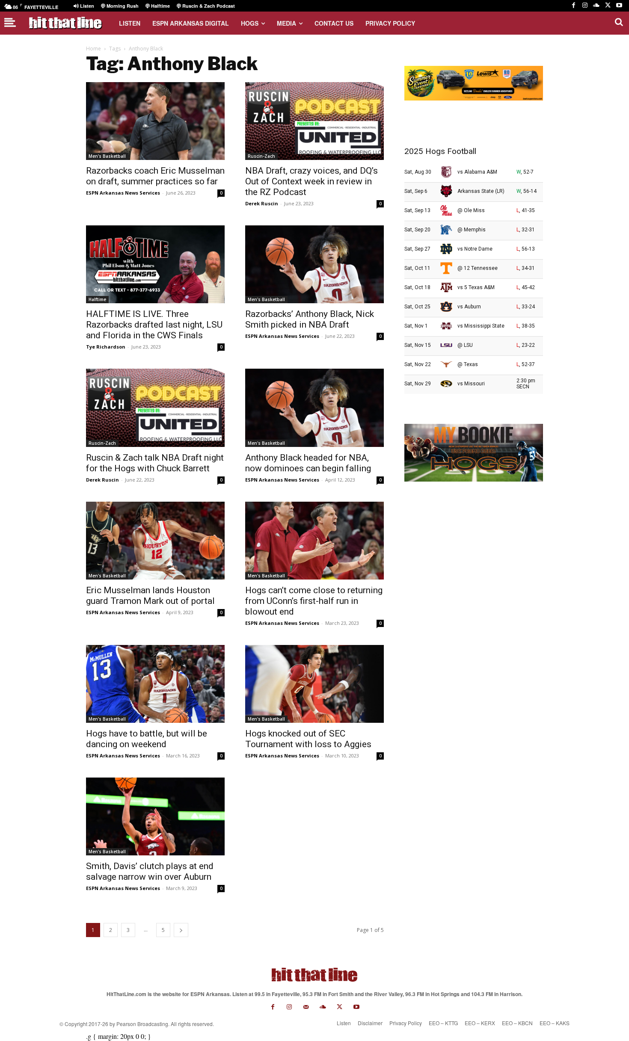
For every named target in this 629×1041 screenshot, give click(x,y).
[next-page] (181, 930)
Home (93, 48)
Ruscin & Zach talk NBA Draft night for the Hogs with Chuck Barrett (155, 462)
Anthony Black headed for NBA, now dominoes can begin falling (308, 462)
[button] (618, 22)
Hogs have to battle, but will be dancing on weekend (146, 738)
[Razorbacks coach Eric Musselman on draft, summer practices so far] (155, 121)
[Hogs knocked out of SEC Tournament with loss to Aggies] (314, 684)
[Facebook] (573, 6)
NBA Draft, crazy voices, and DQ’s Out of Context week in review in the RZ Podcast (311, 181)
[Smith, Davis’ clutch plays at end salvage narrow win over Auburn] (155, 816)
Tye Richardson (105, 346)
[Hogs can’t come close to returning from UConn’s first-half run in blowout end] (314, 541)
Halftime (97, 299)
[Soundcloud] (596, 6)
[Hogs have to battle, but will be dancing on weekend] (155, 684)
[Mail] (306, 1007)
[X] (608, 6)
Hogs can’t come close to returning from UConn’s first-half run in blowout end (314, 601)
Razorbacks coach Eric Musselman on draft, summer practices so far (155, 176)
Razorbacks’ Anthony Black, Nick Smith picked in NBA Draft (309, 319)
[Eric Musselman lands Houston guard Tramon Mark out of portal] (155, 541)
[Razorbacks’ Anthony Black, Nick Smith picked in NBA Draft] (314, 264)
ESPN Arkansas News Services (123, 192)
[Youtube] (619, 6)
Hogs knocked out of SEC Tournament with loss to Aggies (308, 738)
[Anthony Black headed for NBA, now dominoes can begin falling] (314, 408)
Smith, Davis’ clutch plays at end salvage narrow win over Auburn (150, 871)
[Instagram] (585, 6)
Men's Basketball (107, 156)
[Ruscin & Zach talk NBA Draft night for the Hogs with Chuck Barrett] (155, 408)
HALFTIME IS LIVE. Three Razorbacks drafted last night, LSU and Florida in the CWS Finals (154, 324)
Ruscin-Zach (261, 156)
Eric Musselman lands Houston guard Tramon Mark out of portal (150, 595)
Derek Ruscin (261, 203)
